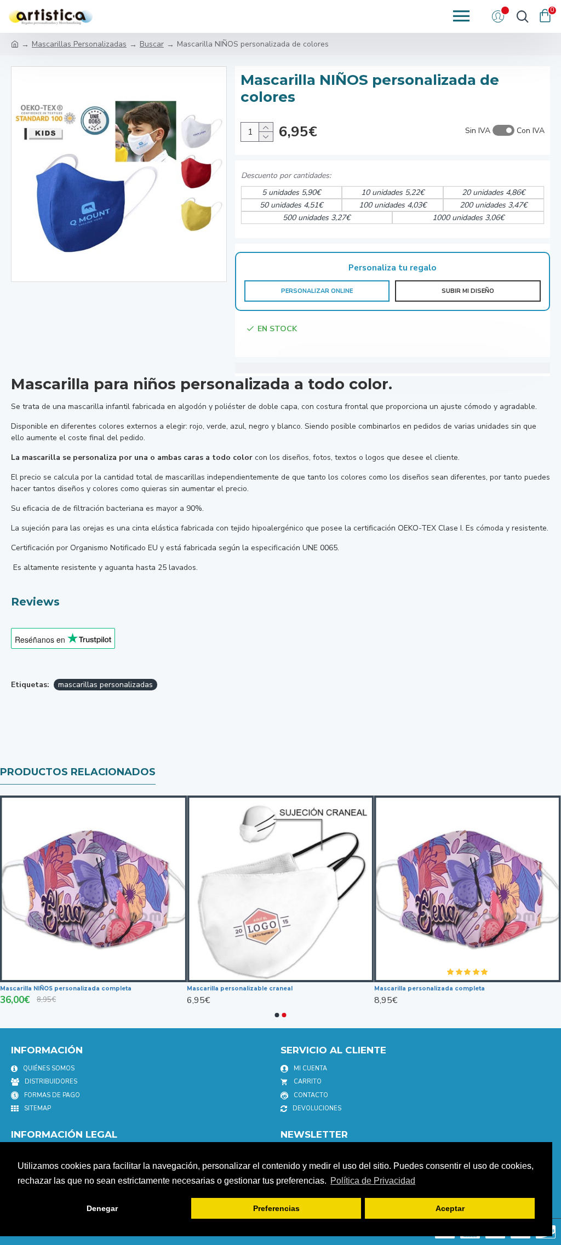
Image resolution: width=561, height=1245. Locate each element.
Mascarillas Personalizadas (79, 44)
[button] (277, 1015)
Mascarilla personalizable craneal (281, 988)
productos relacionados (78, 772)
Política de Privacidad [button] (372, 1180)
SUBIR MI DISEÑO (468, 291)
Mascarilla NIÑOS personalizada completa (107, 988)
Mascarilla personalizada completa (470, 988)
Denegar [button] (102, 1208)
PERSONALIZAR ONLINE (317, 291)
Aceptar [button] (450, 1208)
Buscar (152, 44)
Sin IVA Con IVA (505, 130)
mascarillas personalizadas (105, 684)
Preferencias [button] (276, 1208)
